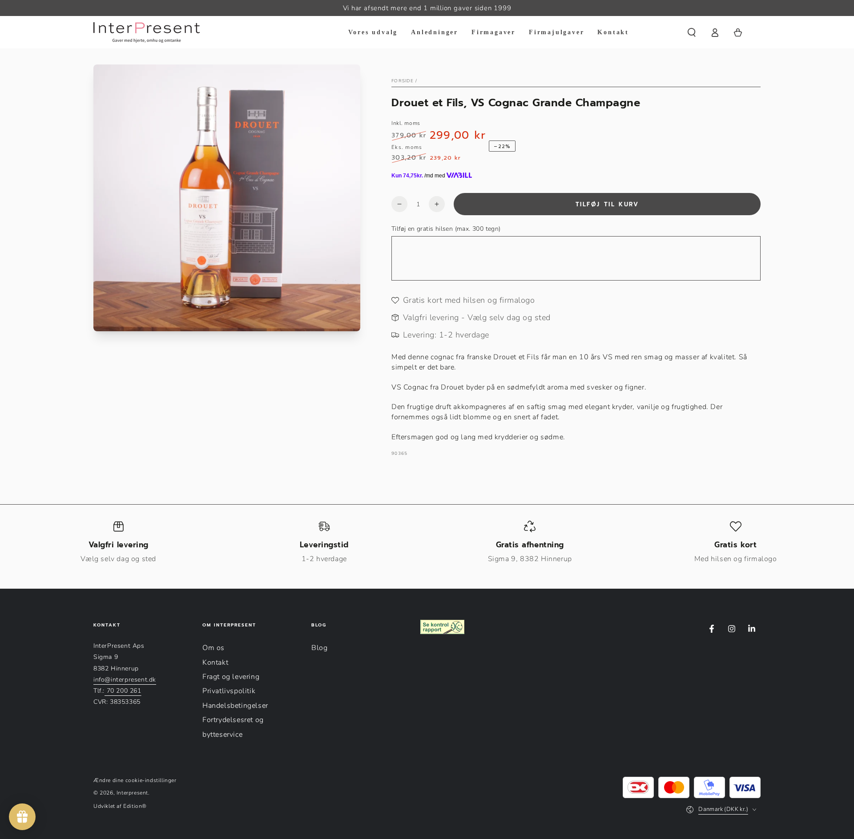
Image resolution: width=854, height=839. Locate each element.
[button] (691, 32)
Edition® (135, 806)
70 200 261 (123, 690)
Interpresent (132, 792)
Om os (213, 648)
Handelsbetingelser (235, 706)
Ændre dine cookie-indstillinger (135, 780)
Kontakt (215, 662)
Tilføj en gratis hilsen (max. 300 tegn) (446, 229)
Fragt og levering (230, 677)
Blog (319, 648)
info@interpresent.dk (124, 679)
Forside (402, 81)
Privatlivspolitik (228, 691)
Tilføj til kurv (607, 204)
